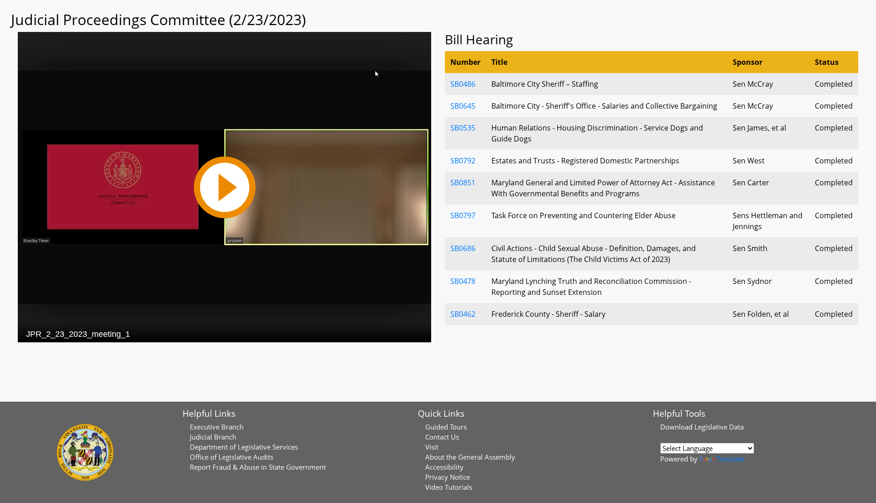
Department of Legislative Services (244, 446)
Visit (431, 446)
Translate (730, 458)
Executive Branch (217, 426)
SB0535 (462, 128)
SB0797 (462, 215)
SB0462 (462, 314)
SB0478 (462, 281)
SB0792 (462, 161)
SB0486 (462, 84)
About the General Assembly (470, 456)
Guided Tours (446, 426)
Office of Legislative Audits (231, 456)
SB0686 (462, 248)
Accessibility (444, 467)
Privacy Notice (447, 477)
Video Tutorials (448, 487)
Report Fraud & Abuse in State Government (258, 467)
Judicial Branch (213, 436)
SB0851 (462, 183)
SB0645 (462, 106)
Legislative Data (719, 426)
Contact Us (442, 436)
